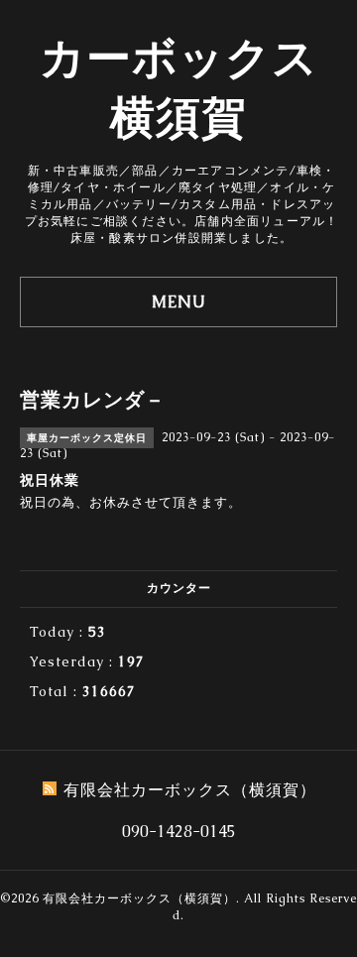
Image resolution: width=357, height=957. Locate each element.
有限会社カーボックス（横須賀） (139, 898)
